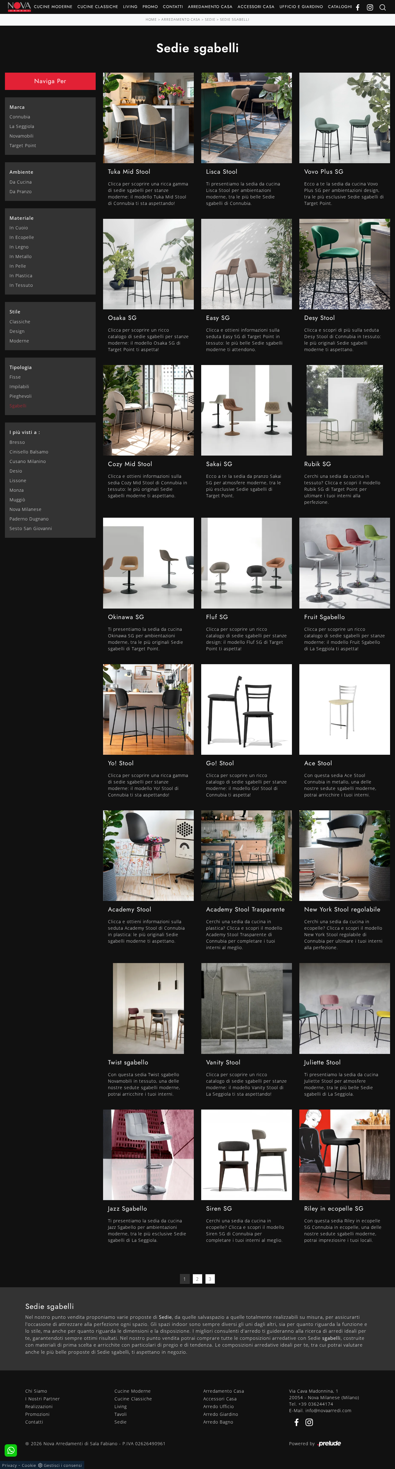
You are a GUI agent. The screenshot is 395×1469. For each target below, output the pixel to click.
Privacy (9, 1465)
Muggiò (17, 500)
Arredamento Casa (210, 7)
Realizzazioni (39, 1406)
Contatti (173, 7)
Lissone (18, 480)
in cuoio (19, 228)
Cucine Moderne (53, 7)
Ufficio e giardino (301, 7)
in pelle (18, 266)
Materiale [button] (22, 218)
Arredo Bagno (218, 1422)
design (17, 331)
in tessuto (21, 285)
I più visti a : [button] (25, 432)
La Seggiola (22, 126)
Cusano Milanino (28, 461)
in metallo (21, 256)
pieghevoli (21, 396)
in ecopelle (22, 237)
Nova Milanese (26, 509)
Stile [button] (15, 311)
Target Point (23, 145)
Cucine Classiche (97, 7)
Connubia (20, 117)
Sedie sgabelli (234, 19)
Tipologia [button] (21, 367)
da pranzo (21, 191)
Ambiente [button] (22, 172)
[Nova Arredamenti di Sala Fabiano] (19, 7)
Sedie (210, 19)
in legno (19, 247)
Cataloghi (340, 7)
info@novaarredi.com (328, 1410)
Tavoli (120, 1414)
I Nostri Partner (42, 1399)
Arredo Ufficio (218, 1406)
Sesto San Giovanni (31, 528)
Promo (150, 7)
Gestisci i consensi (63, 1465)
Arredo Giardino (220, 1414)
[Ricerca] (383, 7)
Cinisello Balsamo (29, 452)
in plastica (21, 275)
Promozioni (37, 1414)
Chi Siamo (36, 1391)
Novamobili (22, 136)
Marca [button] (17, 107)
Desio (16, 471)
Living (130, 7)
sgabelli (18, 406)
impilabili (19, 386)
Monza (17, 490)
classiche (20, 322)
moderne (19, 341)
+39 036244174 (315, 1404)
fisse (15, 377)
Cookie (29, 1465)
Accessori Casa (256, 7)
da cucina (21, 182)
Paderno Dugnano (29, 519)
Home (151, 19)
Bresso (17, 442)
